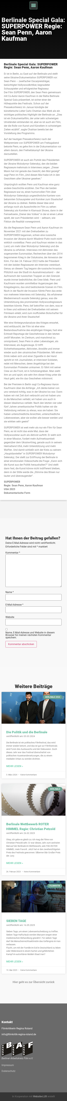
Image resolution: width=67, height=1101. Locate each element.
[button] (33, 5)
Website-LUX (40, 1096)
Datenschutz (8, 1071)
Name (9, 592)
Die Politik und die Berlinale (26, 732)
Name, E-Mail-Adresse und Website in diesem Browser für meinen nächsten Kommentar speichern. (30, 635)
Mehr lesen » (14, 766)
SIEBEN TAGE (16, 921)
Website (9, 617)
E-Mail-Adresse (14, 605)
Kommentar (12, 553)
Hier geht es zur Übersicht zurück (34, 982)
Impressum (8, 1065)
